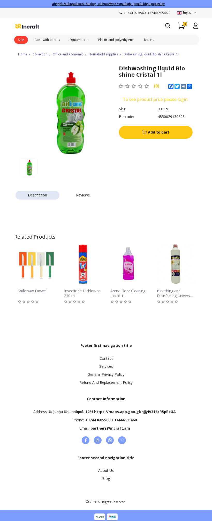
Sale (21, 40)
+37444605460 (124, 419)
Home (22, 54)
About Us (106, 470)
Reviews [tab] (83, 195)
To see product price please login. (155, 99)
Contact (106, 358)
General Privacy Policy (106, 374)
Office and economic (68, 54)
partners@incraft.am (110, 428)
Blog (106, 478)
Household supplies (103, 54)
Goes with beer (45, 40)
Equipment (77, 40)
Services (106, 366)
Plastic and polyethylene (116, 40)
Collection (40, 54)
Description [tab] (37, 195)
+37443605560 (97, 419)
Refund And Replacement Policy (106, 382)
